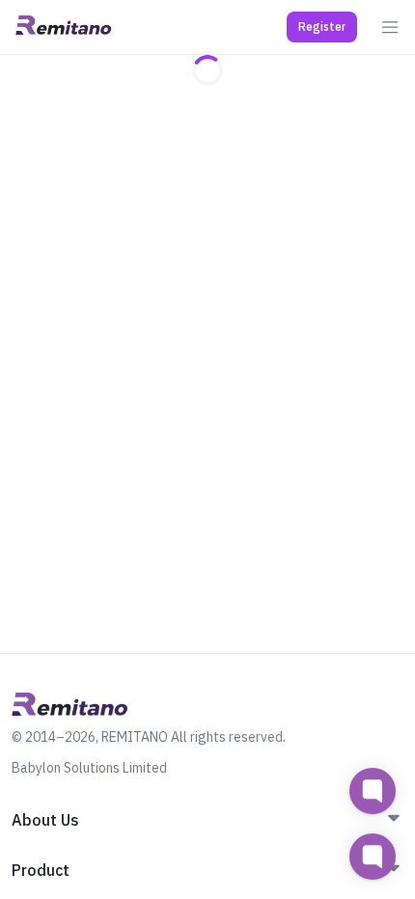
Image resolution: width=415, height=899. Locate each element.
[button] (322, 27)
